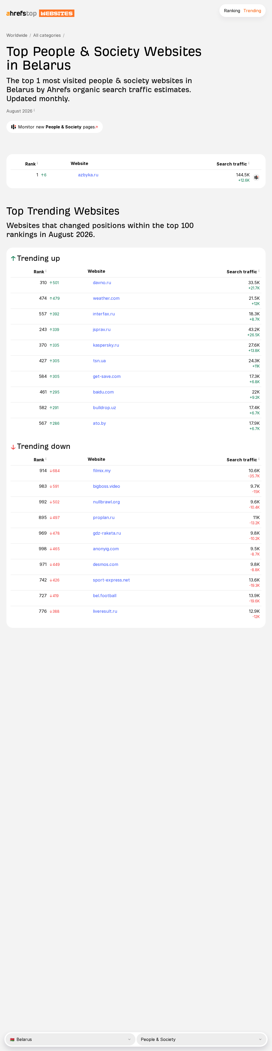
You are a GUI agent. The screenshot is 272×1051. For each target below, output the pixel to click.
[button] (34, 111)
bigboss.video (106, 486)
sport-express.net (111, 580)
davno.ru (102, 282)
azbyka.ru (88, 174)
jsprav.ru (101, 329)
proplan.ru (103, 517)
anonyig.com (106, 548)
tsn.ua (99, 360)
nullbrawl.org (106, 501)
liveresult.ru (105, 611)
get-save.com (107, 376)
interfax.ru (104, 313)
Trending (252, 10)
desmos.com (105, 564)
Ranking (232, 10)
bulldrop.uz (104, 407)
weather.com (106, 298)
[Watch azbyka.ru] (256, 177)
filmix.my (102, 470)
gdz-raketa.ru (107, 533)
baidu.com (103, 392)
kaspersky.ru (106, 345)
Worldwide (16, 35)
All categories (47, 35)
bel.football (104, 595)
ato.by (99, 423)
